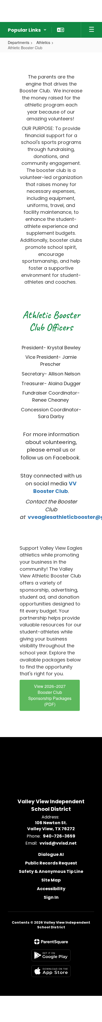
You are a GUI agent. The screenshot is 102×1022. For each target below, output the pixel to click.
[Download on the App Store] (51, 971)
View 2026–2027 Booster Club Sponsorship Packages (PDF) (49, 695)
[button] (27, 30)
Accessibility (51, 889)
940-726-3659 (59, 836)
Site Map (51, 880)
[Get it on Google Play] (51, 955)
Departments (18, 42)
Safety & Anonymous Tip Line (51, 871)
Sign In (51, 897)
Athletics (43, 42)
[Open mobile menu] (91, 30)
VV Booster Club (55, 487)
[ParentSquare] (51, 942)
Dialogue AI (51, 854)
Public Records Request (51, 863)
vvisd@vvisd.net (58, 843)
